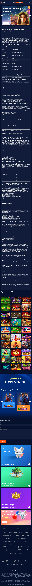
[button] (2, 401)
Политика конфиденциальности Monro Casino (16, 569)
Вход (14, 2)
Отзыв (1, 427)
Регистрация (19, 2)
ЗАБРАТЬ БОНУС (7, 23)
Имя (1, 422)
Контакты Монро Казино (16, 570)
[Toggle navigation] (30, 2)
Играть (16, 294)
